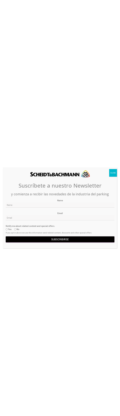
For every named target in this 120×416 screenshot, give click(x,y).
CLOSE (113, 173)
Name (60, 200)
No (17, 229)
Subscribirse (60, 239)
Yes (10, 229)
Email (60, 213)
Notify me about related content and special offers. (30, 226)
